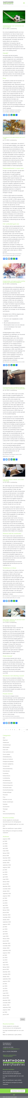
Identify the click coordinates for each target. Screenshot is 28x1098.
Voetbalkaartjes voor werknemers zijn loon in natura (13, 26)
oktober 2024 (6, 891)
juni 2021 (5, 986)
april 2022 (5, 962)
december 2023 (6, 915)
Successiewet (6, 806)
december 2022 (6, 943)
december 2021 (6, 972)
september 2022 (7, 950)
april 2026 (5, 848)
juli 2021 (5, 983)
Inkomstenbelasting (7, 768)
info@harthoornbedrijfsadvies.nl (11, 1049)
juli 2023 (5, 926)
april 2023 (5, 934)
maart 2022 (5, 964)
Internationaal (6, 771)
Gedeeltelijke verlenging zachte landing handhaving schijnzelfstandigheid (14, 281)
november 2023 (6, 917)
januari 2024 (6, 912)
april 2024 (5, 905)
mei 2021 (5, 988)
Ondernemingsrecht (7, 783)
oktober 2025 (6, 862)
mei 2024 (5, 903)
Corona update (6, 754)
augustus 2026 (6, 839)
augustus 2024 (6, 896)
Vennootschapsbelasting (9, 813)
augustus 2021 (6, 981)
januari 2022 (6, 969)
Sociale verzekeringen (8, 802)
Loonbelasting (13, 28)
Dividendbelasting (7, 757)
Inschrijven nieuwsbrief (18, 1091)
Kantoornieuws (6, 775)
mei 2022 (5, 960)
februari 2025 (6, 881)
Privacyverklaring (7, 1056)
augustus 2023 (6, 924)
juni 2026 (5, 843)
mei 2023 (5, 931)
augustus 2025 (6, 867)
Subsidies (5, 804)
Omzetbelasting (6, 780)
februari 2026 (6, 853)
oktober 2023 (6, 919)
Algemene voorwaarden (9, 1055)
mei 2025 (5, 874)
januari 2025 (6, 884)
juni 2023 (5, 929)
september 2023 (7, 922)
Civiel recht (5, 749)
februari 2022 (6, 967)
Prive (4, 797)
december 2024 (6, 886)
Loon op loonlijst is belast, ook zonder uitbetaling (13, 480)
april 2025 (5, 877)
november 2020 (6, 1002)
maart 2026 (5, 851)
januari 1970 (6, 1014)
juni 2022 (5, 957)
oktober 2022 (6, 948)
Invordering (5, 773)
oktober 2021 (6, 976)
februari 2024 (6, 910)
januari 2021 (6, 998)
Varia (4, 811)
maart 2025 (5, 879)
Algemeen (5, 740)
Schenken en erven (7, 799)
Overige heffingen (7, 792)
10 (19, 729)
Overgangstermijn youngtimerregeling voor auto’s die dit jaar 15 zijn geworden (14, 388)
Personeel (5, 794)
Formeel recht (6, 766)
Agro (4, 738)
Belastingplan (6, 747)
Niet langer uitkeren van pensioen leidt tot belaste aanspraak (14, 620)
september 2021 (7, 979)
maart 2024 (5, 908)
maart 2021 (5, 993)
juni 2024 (5, 900)
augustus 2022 (6, 953)
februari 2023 (6, 938)
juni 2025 (5, 872)
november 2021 (6, 974)
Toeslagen (5, 809)
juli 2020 (5, 1012)
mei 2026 (5, 846)
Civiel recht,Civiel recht (8, 752)
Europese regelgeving (8, 764)
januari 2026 (6, 855)
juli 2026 (5, 841)
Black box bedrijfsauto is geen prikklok (12, 828)
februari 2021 (6, 995)
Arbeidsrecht (6, 742)
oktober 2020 (6, 1005)
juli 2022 (5, 955)
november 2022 (6, 945)
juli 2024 (5, 898)
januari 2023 (6, 941)
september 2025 (7, 865)
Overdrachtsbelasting (8, 790)
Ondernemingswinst (8, 785)
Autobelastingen (7, 745)
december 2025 (6, 858)
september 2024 (7, 893)
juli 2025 (5, 870)
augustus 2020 (6, 1010)
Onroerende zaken (7, 787)
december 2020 (6, 1000)
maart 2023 (5, 936)
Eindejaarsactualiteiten (8, 761)
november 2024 (6, 888)
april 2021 (5, 991)
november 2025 (6, 860)
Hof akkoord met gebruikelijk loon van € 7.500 (14, 138)
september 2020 (7, 1007)
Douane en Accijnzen (8, 759)
